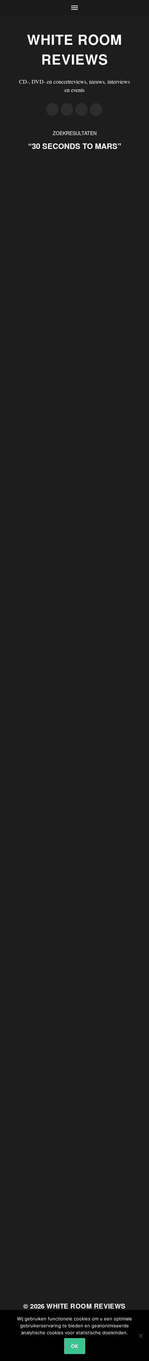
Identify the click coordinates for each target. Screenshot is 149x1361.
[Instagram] (81, 109)
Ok (74, 1346)
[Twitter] (67, 109)
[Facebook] (52, 109)
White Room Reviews (74, 49)
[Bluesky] (96, 109)
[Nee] (140, 1335)
